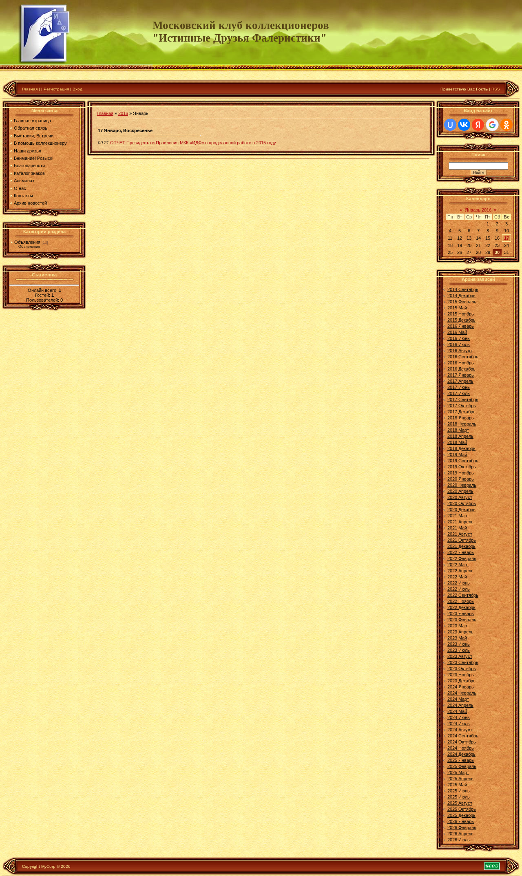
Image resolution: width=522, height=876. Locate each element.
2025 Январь (460, 760)
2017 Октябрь (461, 405)
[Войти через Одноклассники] (506, 125)
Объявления (27, 242)
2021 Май (457, 527)
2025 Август (459, 803)
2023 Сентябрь (462, 662)
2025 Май (457, 784)
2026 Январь (460, 821)
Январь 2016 (478, 209)
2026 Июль (458, 839)
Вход (77, 89)
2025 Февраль (461, 766)
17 (506, 238)
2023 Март (458, 625)
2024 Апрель (460, 705)
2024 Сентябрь (462, 735)
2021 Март (458, 515)
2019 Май (457, 454)
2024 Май (457, 711)
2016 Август (459, 350)
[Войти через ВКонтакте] (464, 125)
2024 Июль (458, 723)
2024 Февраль (461, 693)
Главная (30, 89)
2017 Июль (458, 393)
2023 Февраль (461, 619)
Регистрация (56, 89)
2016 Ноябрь (460, 362)
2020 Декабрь (461, 509)
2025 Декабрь (461, 815)
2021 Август (459, 534)
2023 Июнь (458, 644)
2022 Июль (458, 589)
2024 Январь (460, 686)
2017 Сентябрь (462, 399)
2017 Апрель (460, 381)
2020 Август (459, 497)
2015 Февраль (461, 301)
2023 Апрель (460, 631)
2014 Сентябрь (462, 289)
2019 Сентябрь (462, 460)
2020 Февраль (461, 485)
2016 (123, 113)
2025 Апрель (460, 778)
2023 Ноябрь (460, 674)
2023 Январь (460, 613)
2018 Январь (460, 417)
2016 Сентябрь (462, 356)
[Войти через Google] (492, 124)
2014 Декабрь (461, 295)
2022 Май (457, 576)
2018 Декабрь (461, 448)
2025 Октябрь (461, 809)
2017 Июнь (458, 387)
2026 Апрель (460, 833)
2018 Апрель (460, 436)
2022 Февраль (461, 558)
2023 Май (457, 637)
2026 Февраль (461, 827)
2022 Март (458, 564)
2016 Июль (458, 344)
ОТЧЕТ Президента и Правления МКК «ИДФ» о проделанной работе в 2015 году (193, 142)
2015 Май (457, 307)
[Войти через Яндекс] (478, 125)
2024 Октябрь (461, 741)
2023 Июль (458, 650)
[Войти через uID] (450, 125)
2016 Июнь (458, 338)
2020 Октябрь (461, 503)
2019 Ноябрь (460, 472)
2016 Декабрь (461, 368)
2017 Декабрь (461, 411)
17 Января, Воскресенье (125, 130)
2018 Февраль (461, 423)
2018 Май (457, 442)
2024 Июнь (458, 717)
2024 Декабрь (461, 754)
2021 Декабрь (461, 546)
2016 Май (457, 332)
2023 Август (459, 656)
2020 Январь (460, 479)
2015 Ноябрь (460, 313)
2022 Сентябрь (462, 595)
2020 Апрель (460, 491)
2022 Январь (460, 552)
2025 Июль (458, 796)
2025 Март (458, 772)
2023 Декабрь (461, 680)
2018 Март (458, 430)
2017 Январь (460, 375)
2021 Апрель (460, 521)
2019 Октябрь (461, 466)
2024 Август (459, 729)
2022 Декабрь (461, 607)
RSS (495, 89)
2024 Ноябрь (460, 748)
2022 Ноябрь (460, 601)
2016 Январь (460, 326)
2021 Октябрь (461, 540)
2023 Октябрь (461, 668)
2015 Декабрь (461, 320)
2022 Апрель (460, 570)
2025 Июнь (458, 790)
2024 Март (458, 699)
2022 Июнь (458, 582)
